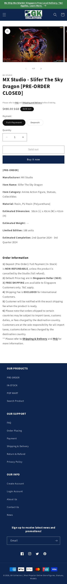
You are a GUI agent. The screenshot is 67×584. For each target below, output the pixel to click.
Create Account (15, 483)
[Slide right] (41, 68)
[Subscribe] (56, 541)
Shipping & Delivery (18, 446)
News (10, 515)
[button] (4, 15)
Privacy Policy (14, 462)
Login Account (15, 491)
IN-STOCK (12, 385)
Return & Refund (16, 454)
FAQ (16, 103)
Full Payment (15, 123)
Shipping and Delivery (32, 103)
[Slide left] (26, 68)
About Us (12, 499)
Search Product (15, 401)
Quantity (7, 130)
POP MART (12, 393)
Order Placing (14, 431)
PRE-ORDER (13, 377)
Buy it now (33, 159)
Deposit (37, 123)
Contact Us (13, 507)
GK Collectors (16, 575)
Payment (12, 438)
